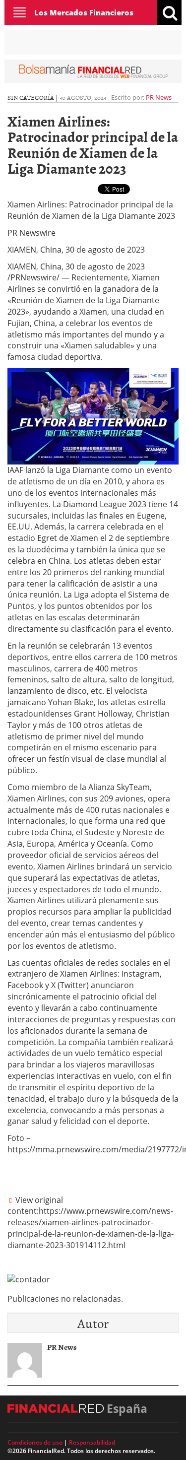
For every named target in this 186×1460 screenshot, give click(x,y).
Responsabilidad (92, 1442)
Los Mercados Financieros (83, 12)
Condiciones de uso (34, 1442)
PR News (159, 97)
